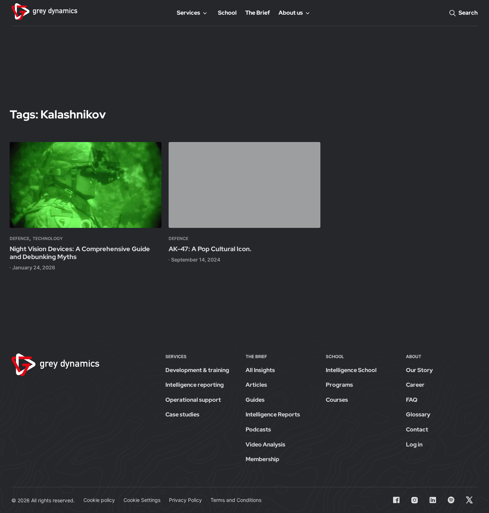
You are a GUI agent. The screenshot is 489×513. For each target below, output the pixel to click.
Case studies (182, 414)
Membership (262, 459)
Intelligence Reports (273, 414)
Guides (255, 400)
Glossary (418, 414)
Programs (339, 385)
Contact (417, 429)
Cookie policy (99, 500)
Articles (256, 385)
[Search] (452, 13)
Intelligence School (351, 370)
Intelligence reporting (194, 385)
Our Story (419, 370)
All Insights (260, 370)
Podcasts (258, 429)
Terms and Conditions (235, 500)
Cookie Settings (142, 500)
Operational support (193, 400)
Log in (414, 444)
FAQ (411, 400)
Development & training (197, 370)
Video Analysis (265, 444)
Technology (48, 238)
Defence (19, 238)
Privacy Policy (185, 500)
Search (468, 12)
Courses (337, 400)
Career (415, 385)
